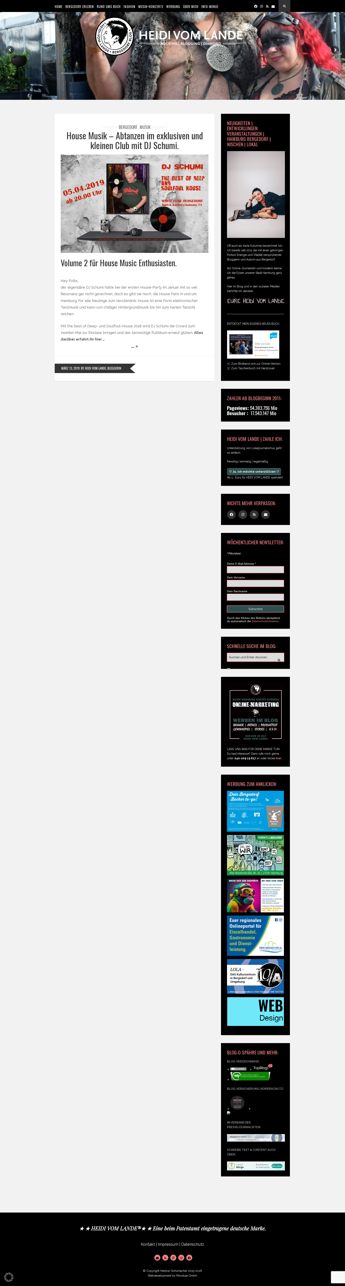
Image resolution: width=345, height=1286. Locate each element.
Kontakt (148, 1244)
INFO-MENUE (209, 6)
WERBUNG (173, 6)
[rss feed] (267, 6)
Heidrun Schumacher (173, 1270)
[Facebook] (255, 6)
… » (134, 346)
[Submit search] (228, 668)
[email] (273, 6)
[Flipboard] (173, 1258)
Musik (145, 127)
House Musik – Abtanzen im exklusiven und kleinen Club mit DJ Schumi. (134, 140)
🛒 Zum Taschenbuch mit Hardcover (251, 368)
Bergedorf (128, 127)
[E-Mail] (157, 1258)
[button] (9, 1277)
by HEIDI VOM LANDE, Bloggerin (101, 368)
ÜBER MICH (190, 6)
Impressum (168, 1244)
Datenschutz (192, 1244)
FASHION (129, 6)
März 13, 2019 (70, 368)
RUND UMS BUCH (109, 6)
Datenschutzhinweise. (265, 621)
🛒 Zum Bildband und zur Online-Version (254, 363)
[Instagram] (261, 6)
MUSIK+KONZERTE (150, 6)
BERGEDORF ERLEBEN (79, 6)
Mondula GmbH (186, 1275)
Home (58, 6)
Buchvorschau (261, 355)
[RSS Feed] (165, 1258)
